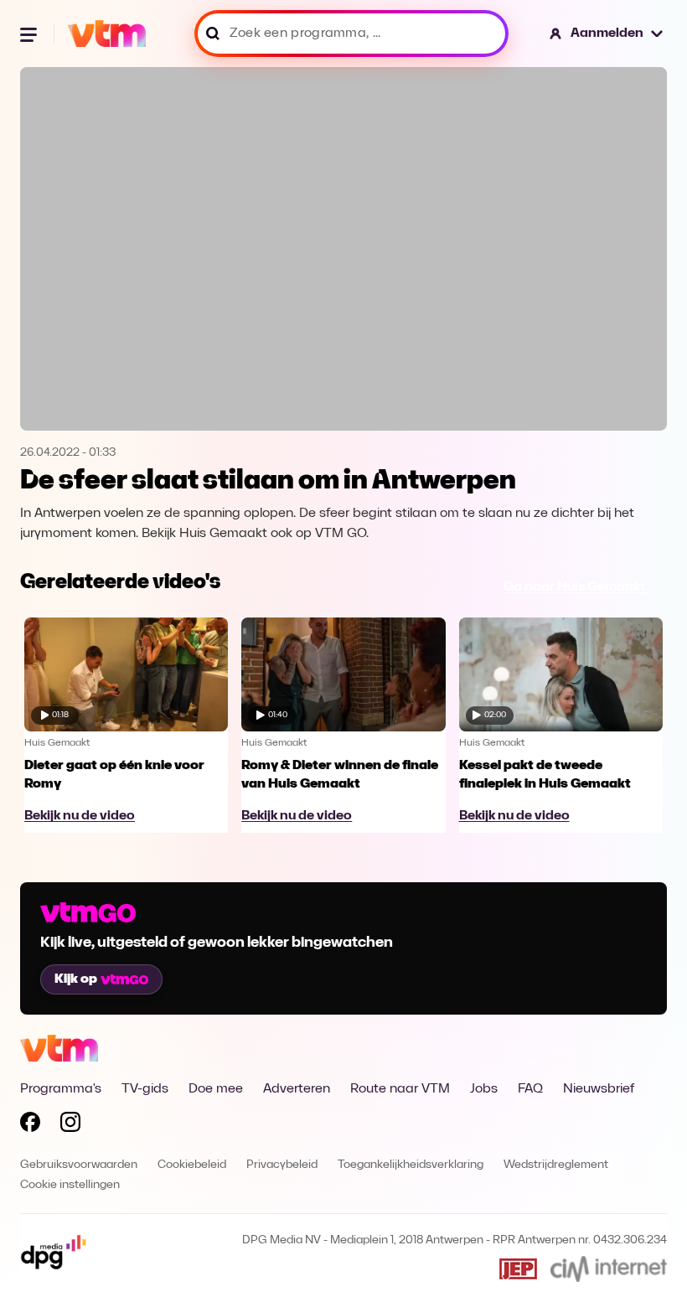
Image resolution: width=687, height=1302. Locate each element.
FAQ (530, 1089)
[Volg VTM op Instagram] (70, 1125)
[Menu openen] (30, 33)
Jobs (484, 1089)
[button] (607, 33)
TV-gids (144, 1089)
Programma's (60, 1089)
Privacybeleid (282, 1165)
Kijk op (75, 979)
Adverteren (296, 1089)
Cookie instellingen (70, 1185)
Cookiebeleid (192, 1165)
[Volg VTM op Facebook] (30, 1125)
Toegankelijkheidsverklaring (410, 1165)
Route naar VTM (400, 1089)
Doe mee (216, 1089)
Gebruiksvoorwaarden (78, 1165)
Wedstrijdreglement (556, 1165)
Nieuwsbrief (598, 1089)
